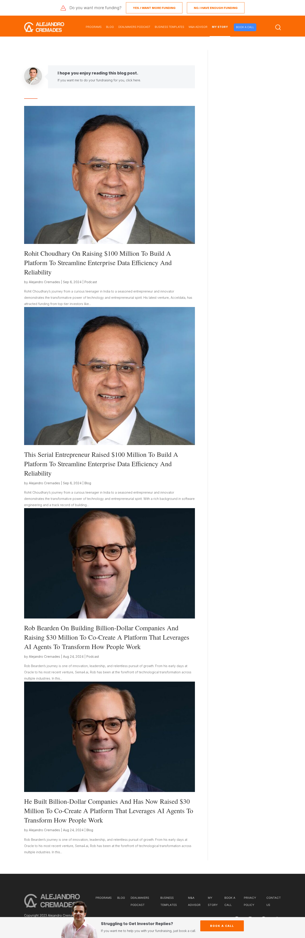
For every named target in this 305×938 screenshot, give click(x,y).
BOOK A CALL (245, 27)
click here (133, 80)
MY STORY (220, 27)
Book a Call (222, 926)
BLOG (110, 27)
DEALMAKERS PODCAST (134, 27)
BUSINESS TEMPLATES (169, 27)
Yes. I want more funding (154, 8)
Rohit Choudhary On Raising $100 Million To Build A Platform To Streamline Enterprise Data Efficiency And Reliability (98, 262)
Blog (87, 483)
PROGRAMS (94, 27)
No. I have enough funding (216, 8)
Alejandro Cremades (44, 282)
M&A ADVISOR (198, 27)
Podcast (90, 282)
